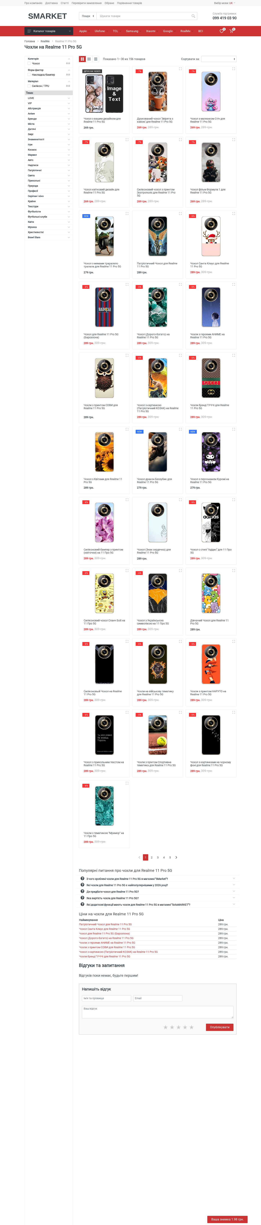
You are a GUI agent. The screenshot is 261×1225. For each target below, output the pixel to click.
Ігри (30, 144)
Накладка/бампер (43, 74)
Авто (30, 160)
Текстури (33, 206)
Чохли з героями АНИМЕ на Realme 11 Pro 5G (107, 942)
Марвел (32, 154)
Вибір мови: (223, 3)
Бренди (32, 118)
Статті (65, 3)
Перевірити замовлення (87, 3)
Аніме (31, 113)
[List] (95, 59)
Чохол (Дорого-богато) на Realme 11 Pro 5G (106, 938)
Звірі (30, 134)
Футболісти (34, 211)
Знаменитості (36, 139)
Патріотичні (34, 170)
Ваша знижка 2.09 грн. (227, 1219)
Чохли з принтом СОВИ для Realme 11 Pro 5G (107, 947)
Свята (31, 175)
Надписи (33, 165)
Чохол (36, 63)
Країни (32, 201)
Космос (32, 149)
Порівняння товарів (129, 3)
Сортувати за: (190, 59)
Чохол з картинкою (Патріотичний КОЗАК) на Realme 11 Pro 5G (118, 951)
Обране (109, 3)
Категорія (33, 58)
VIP (30, 103)
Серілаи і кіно (36, 196)
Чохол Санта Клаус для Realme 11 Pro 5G (104, 928)
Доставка (51, 3)
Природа (33, 185)
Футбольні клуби (37, 216)
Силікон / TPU (40, 85)
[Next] (176, 857)
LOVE (31, 98)
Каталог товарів (44, 31)
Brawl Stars (34, 237)
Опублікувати (219, 1027)
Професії (33, 190)
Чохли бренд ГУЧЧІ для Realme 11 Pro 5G (104, 956)
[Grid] (82, 59)
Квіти (31, 221)
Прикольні (34, 180)
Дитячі (32, 129)
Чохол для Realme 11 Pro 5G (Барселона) (104, 933)
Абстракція (34, 108)
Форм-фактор (35, 70)
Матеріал (33, 81)
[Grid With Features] (89, 59)
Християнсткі (36, 232)
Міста (31, 123)
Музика (32, 227)
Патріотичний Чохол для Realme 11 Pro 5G (105, 924)
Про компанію (33, 3)
